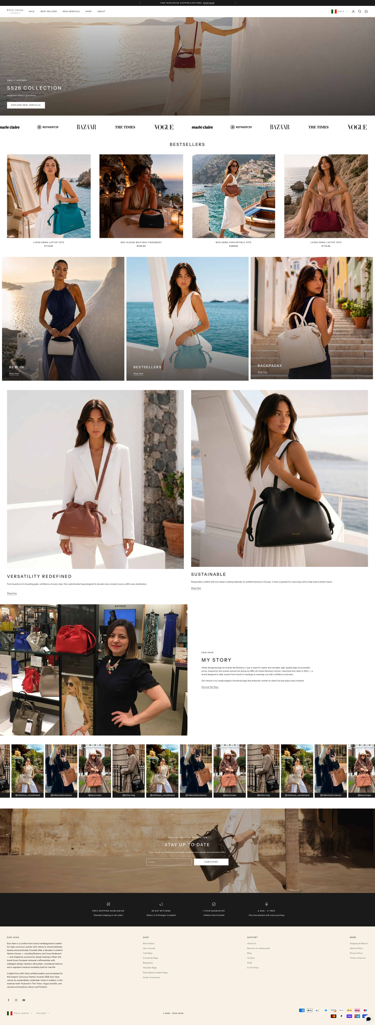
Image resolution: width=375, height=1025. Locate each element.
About (101, 11)
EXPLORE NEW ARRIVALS (26, 105)
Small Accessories (151, 977)
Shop (89, 11)
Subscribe (211, 862)
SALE (32, 11)
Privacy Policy (356, 953)
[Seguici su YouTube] (23, 1000)
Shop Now (14, 373)
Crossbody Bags (150, 958)
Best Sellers (49, 11)
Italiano (41, 1013)
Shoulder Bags (150, 967)
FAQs (249, 962)
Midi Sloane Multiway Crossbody (141, 242)
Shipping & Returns (359, 943)
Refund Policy (356, 948)
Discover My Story (210, 687)
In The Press (253, 967)
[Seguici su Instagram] (16, 1000)
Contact (251, 958)
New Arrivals (71, 11)
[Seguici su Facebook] (8, 1000)
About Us (251, 943)
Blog (249, 953)
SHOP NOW (209, 3)
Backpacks (148, 962)
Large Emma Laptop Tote (48, 242)
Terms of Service (358, 958)
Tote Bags (147, 953)
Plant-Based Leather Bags (155, 972)
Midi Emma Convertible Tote (234, 242)
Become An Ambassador (258, 948)
